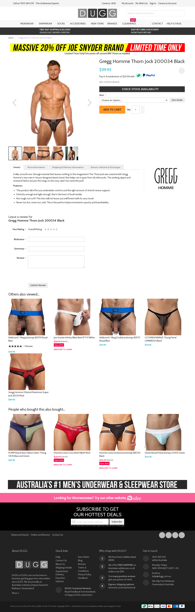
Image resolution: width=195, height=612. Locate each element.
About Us (60, 564)
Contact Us (57, 534)
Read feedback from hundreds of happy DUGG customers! (80, 591)
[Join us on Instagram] (169, 534)
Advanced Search (20, 534)
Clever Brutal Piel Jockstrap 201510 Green (165, 452)
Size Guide (177, 99)
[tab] (17, 167)
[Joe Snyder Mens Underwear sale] (97, 44)
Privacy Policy (105, 525)
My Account (127, 3)
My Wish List (141, 3)
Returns (82, 564)
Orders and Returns (40, 534)
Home (10, 38)
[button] (14, 102)
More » (15, 593)
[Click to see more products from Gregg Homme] (166, 178)
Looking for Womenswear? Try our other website (90, 498)
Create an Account (167, 3)
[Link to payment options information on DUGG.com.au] (163, 606)
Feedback (83, 578)
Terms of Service (116, 525)
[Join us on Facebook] (162, 534)
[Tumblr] (175, 534)
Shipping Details (64, 567)
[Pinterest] (182, 534)
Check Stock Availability (140, 89)
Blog (80, 560)
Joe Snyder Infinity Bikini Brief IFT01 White (74, 337)
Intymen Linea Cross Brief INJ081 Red (72, 452)
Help (58, 557)
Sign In (153, 3)
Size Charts (83, 557)
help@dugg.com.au (161, 576)
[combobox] (156, 13)
